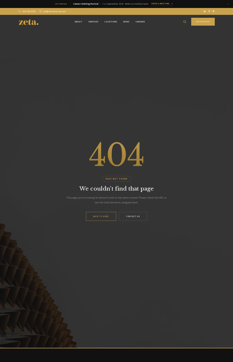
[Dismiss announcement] (228, 4)
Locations (111, 21)
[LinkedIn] (204, 11)
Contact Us (133, 216)
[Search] (184, 21)
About (78, 21)
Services (94, 21)
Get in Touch (203, 21)
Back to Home (101, 216)
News (126, 21)
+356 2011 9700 (28, 11)
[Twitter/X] (213, 11)
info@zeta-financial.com (54, 11)
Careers (140, 21)
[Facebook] (209, 11)
